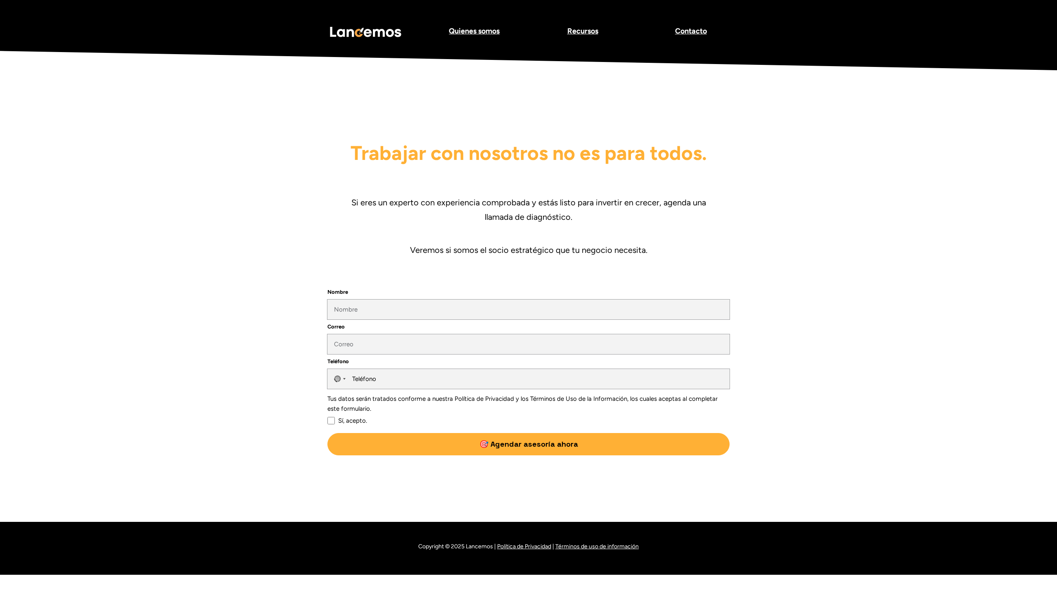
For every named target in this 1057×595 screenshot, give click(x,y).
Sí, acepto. (352, 420)
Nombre (337, 292)
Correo (336, 327)
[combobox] (338, 379)
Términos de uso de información (597, 546)
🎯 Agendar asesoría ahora (528, 444)
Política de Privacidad (524, 546)
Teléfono (338, 361)
